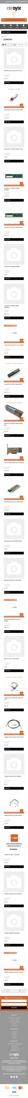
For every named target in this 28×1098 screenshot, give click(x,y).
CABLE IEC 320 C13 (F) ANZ (12, 854)
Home (2, 36)
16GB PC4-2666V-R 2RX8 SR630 (13, 227)
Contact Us (14, 1025)
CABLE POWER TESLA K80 (11, 933)
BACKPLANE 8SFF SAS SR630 (12, 580)
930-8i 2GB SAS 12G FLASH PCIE (13, 502)
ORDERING (14, 1031)
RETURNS (14, 1035)
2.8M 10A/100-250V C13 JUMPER (13, 345)
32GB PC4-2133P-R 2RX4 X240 (13, 384)
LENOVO (7, 36)
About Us (14, 1023)
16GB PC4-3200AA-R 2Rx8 (11, 266)
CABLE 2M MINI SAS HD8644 (12, 776)
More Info (7, 82)
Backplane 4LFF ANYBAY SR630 (13, 541)
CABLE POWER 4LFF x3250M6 (13, 894)
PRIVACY (14, 1037)
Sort (15, 44)
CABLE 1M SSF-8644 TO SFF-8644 (14, 737)
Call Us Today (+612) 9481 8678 (16, 1)
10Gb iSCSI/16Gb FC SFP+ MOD (13, 110)
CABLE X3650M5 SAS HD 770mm (13, 972)
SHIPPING (14, 1033)
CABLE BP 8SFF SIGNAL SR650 (13, 815)
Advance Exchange (14, 1019)
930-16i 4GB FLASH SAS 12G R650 (14, 462)
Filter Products (6, 32)
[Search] (25, 20)
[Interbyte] (14, 8)
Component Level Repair (14, 1021)
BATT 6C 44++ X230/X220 (11, 658)
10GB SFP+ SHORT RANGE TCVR (13, 149)
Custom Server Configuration (14, 1017)
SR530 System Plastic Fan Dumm (13, 70)
